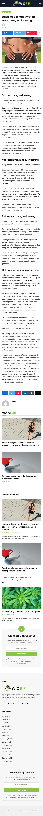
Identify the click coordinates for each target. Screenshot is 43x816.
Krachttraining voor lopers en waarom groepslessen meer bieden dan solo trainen (20, 527)
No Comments (28, 25)
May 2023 (5, 732)
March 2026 (6, 716)
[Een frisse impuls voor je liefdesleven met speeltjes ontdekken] (21, 462)
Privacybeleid (28, 661)
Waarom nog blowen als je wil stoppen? (21, 611)
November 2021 (7, 761)
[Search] (40, 3)
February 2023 (7, 739)
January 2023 (6, 742)
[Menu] (3, 3)
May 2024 (5, 723)
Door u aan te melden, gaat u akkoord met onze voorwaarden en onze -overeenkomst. (22, 661)
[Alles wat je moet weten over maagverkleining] (21, 50)
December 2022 (7, 745)
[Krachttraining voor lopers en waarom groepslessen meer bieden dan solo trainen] (21, 429)
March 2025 (6, 720)
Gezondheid (7, 12)
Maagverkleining (8, 67)
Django (10, 25)
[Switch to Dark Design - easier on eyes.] (36, 3)
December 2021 (7, 758)
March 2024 (6, 726)
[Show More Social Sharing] (39, 33)
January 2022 (6, 755)
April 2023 (5, 735)
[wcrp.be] (21, 3)
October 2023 (6, 729)
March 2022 (6, 748)
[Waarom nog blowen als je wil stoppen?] (21, 598)
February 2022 (7, 751)
